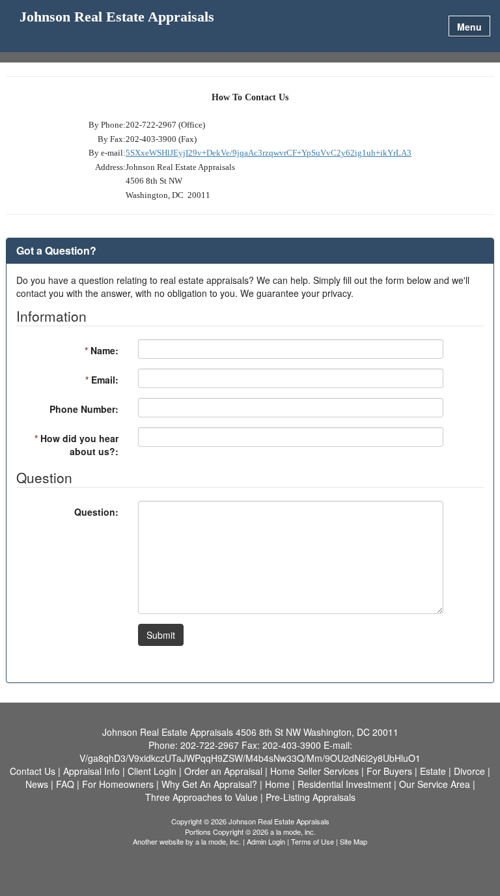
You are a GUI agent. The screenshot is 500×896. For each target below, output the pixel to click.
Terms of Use (312, 841)
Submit (160, 634)
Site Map (353, 841)
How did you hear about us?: (76, 445)
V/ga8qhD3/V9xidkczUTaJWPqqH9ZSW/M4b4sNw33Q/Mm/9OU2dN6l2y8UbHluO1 (250, 757)
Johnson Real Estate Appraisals (117, 17)
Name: (101, 350)
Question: (96, 511)
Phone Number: (83, 408)
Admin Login (266, 841)
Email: (101, 379)
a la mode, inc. (218, 841)
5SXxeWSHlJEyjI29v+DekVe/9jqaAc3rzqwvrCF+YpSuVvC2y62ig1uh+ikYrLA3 (268, 153)
